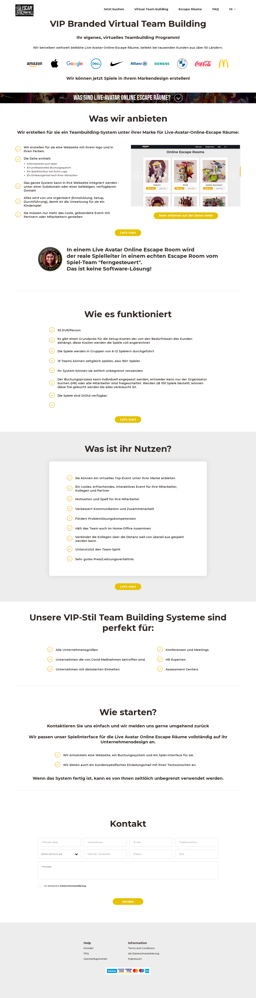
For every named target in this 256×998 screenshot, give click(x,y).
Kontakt (88, 948)
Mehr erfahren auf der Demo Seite (186, 215)
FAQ (215, 9)
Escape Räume (190, 9)
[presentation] (138, 176)
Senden (128, 901)
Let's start (128, 232)
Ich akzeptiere (65, 886)
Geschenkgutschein (95, 958)
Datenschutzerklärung (73, 886)
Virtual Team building (151, 9)
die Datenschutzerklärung (143, 953)
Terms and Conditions (141, 948)
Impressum (135, 958)
